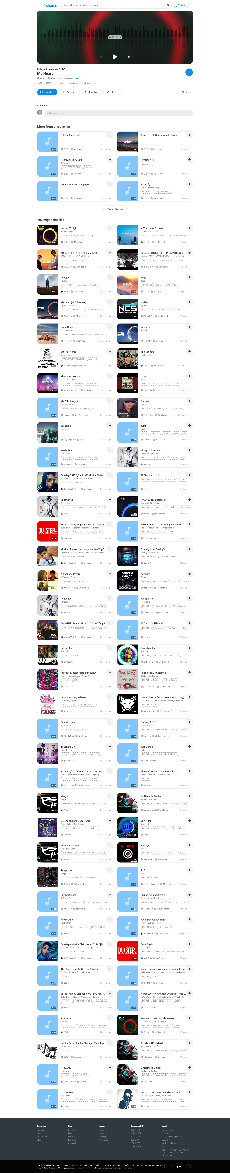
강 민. (145, 291)
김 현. (42, 78)
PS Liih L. (67, 810)
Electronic (67, 458)
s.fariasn (67, 835)
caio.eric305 (148, 1106)
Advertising (104, 1133)
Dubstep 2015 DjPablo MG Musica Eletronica (74, 482)
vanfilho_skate (149, 1008)
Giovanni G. (68, 662)
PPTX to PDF (136, 1133)
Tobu (176, 285)
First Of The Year (159, 532)
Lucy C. (146, 242)
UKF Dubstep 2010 (160, 828)
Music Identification (170, 1143)
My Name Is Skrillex (160, 606)
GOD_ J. (67, 267)
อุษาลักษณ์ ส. (69, 761)
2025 (89, 334)
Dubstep (60, 83)
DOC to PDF (135, 1130)
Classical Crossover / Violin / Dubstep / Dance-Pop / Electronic (74, 581)
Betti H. (146, 736)
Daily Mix (159, 285)
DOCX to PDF (136, 1137)
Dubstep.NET (147, 952)
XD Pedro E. (148, 662)
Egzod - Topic (67, 285)
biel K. (66, 291)
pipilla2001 (68, 711)
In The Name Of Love (177, 236)
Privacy (165, 1133)
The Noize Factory (89, 878)
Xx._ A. (146, 1032)
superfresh (155, 433)
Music (144, 384)
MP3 (40, 83)
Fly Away (156, 507)
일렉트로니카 (147, 285)
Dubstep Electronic (70, 878)
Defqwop (87, 167)
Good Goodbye (77, 334)
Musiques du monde (70, 408)
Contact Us (72, 1143)
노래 (82, 440)
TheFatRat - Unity (92, 384)
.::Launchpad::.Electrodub (162, 655)
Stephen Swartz (101, 1001)
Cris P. (66, 884)
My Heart (157, 408)
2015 (165, 507)
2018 (168, 285)
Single (75, 754)
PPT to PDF (135, 1143)
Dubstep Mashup (69, 729)
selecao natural (164, 927)
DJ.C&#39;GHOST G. (71, 637)
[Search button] (168, 5)
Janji (91, 236)
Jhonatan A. (148, 612)
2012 (101, 532)
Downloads (163, 267)
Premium (41, 1130)
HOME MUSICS (78, 1001)
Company (103, 1130)
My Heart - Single (157, 310)
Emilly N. (67, 316)
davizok (146, 489)
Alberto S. (68, 736)
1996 (167, 408)
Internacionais (80, 291)
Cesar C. (67, 687)
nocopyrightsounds (74, 83)
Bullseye (181, 853)
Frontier (76, 779)
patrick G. (67, 1008)
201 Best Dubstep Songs (162, 1001)
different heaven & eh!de (91, 83)
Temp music (81, 909)
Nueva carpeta (163, 909)
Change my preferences (124, 1168)
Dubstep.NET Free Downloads (84, 532)
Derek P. (67, 909)
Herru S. (146, 464)
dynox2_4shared (150, 884)
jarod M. (146, 983)
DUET (153, 384)
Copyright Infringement (171, 1137)
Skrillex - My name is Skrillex (162, 736)
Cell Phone (93, 803)
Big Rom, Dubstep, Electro (153, 902)
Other (144, 433)
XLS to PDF (135, 1140)
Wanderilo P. (148, 933)
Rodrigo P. (68, 785)
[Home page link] (49, 5)
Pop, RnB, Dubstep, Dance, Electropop (154, 458)
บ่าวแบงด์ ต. (148, 267)
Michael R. (147, 415)
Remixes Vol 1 (158, 480)
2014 (169, 310)
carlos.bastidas (149, 538)
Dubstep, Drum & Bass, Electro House (74, 655)
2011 (171, 532)
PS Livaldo (102, 927)
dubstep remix (148, 927)
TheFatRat (78, 384)
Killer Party (172, 480)
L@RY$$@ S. (69, 1082)
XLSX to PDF (136, 1147)
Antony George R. (71, 390)
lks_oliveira (148, 810)
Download (163, 612)
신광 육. (67, 341)
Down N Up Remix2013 (98, 628)
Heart (85, 408)
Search (40, 1133)
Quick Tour (72, 1137)
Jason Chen (92, 359)
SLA (163, 1147)
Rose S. (146, 514)
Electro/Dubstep (69, 705)
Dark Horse (103, 1100)
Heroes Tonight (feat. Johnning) (74, 236)
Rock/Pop (146, 408)
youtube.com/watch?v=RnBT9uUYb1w (154, 236)
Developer (103, 1140)
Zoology (156, 581)
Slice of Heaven (173, 902)
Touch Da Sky (94, 754)
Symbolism (93, 458)
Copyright (103, 1137)
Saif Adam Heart (82, 415)
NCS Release (80, 458)
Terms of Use (167, 1130)
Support (71, 1130)
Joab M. (146, 341)
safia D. (67, 415)
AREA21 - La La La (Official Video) (74, 260)
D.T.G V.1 (156, 680)
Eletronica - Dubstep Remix (73, 803)
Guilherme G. (148, 711)
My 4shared (56, 78)
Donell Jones (177, 408)
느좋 (157, 390)
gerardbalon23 (149, 761)
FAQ (70, 1133)
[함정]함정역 (146, 164)
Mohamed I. (68, 538)
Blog (39, 1140)
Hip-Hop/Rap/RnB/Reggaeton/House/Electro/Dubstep (74, 628)
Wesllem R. (148, 859)
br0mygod (147, 1057)
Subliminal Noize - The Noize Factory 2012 (81, 884)
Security (165, 1140)
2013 (93, 408)
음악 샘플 (157, 291)
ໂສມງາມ (145, 260)
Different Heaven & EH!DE (72, 310)
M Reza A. (68, 464)
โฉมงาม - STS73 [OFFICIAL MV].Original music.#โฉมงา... (173, 260)
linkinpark (166, 433)
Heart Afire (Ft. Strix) (71, 167)
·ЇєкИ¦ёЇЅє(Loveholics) (163, 192)
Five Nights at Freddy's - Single (164, 557)
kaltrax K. (147, 909)
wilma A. (67, 366)
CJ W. (66, 1057)
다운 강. (146, 390)
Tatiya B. (147, 440)
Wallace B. (147, 785)
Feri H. (66, 242)
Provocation (83, 927)
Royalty (94, 285)
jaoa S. (66, 983)
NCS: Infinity (157, 1026)
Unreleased (77, 902)
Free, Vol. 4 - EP (158, 853)
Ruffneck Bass (101, 902)
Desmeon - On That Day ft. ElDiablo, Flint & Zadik (165, 1100)
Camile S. (147, 563)
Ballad (65, 334)
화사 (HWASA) (100, 334)
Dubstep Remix (68, 927)
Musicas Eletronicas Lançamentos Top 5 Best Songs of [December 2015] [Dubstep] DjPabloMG (74, 557)
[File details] (47, 142)
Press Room (42, 1137)
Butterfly (146, 192)
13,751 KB (50, 83)
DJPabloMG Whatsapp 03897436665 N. (71, 489)
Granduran (147, 1082)
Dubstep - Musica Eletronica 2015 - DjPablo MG (74, 952)
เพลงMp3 (158, 366)
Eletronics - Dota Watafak (84, 785)
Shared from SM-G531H (167, 711)
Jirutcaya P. (68, 588)
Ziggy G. (146, 835)
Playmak (76, 828)
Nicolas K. (147, 588)
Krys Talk (184, 507)
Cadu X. (146, 958)
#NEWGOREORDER (88, 705)
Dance (144, 310)
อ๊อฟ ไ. (146, 366)
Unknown (66, 384)
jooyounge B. (69, 440)
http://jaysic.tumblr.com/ (73, 359)
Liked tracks (81, 267)
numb (176, 433)
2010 (173, 606)
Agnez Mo (173, 458)
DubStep (159, 958)
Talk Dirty (102, 1026)
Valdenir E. (147, 316)
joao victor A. (148, 687)
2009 (177, 1001)
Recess (76, 1075)
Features (72, 1140)
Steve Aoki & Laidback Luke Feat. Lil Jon (165, 754)
